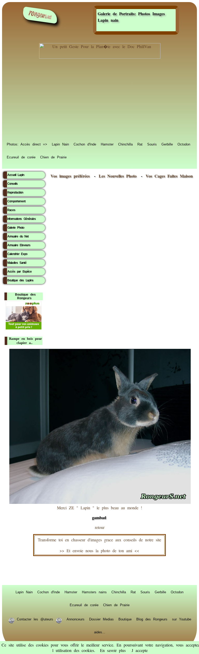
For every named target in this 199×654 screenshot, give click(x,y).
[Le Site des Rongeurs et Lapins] (40, 15)
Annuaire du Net (18, 236)
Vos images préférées (70, 176)
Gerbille (167, 143)
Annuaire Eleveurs (18, 245)
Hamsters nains (94, 591)
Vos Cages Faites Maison (168, 176)
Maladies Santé (16, 263)
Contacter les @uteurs (35, 618)
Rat (140, 143)
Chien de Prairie (53, 156)
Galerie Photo (15, 227)
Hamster (107, 143)
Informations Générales (21, 219)
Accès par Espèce (19, 271)
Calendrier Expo (17, 254)
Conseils (12, 184)
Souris (152, 143)
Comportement (16, 201)
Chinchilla (125, 143)
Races (11, 210)
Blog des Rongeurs (151, 618)
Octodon (183, 143)
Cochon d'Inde (85, 143)
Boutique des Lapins (20, 280)
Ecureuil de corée (21, 156)
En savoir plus (113, 650)
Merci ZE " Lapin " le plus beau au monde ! (99, 512)
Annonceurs (75, 618)
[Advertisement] (99, 101)
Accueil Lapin (15, 175)
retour (99, 527)
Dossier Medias (101, 618)
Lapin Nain (60, 143)
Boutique (125, 618)
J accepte (140, 650)
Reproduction (15, 192)
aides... (99, 631)
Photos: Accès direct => (27, 143)
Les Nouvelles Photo (119, 176)
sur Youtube (181, 618)
